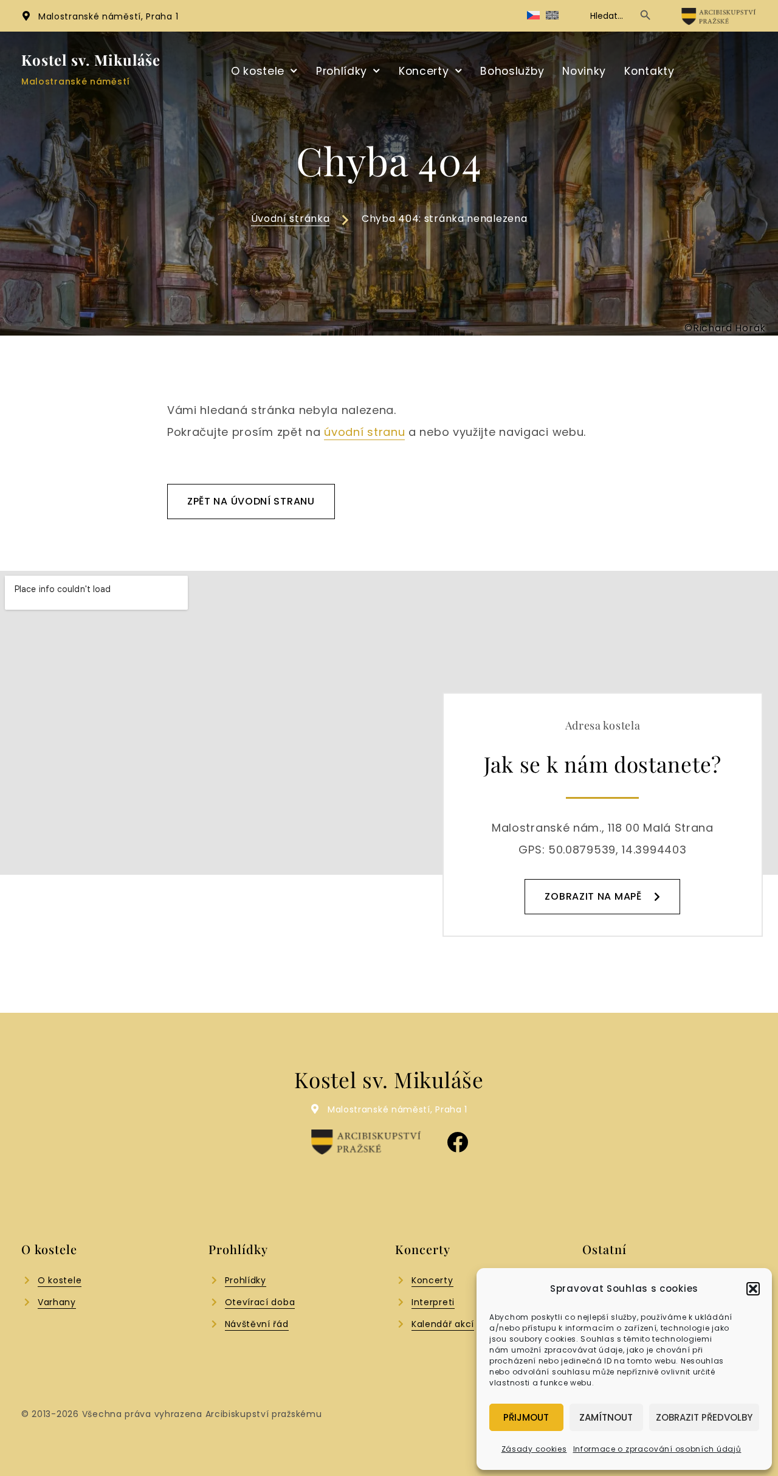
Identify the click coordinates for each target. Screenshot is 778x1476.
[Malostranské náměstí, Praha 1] (26, 16)
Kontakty (649, 71)
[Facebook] (457, 1142)
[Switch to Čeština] (533, 15)
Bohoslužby (512, 71)
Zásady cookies (534, 1449)
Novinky (584, 71)
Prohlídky (341, 71)
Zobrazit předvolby (704, 1417)
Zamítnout (606, 1417)
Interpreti (433, 1302)
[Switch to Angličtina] (552, 15)
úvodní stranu (364, 432)
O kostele (257, 71)
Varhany (57, 1302)
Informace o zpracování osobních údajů (657, 1449)
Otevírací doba (260, 1302)
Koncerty (424, 71)
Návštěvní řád (257, 1324)
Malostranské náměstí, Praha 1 (108, 16)
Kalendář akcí (442, 1324)
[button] (753, 1289)
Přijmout (526, 1417)
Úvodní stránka (290, 219)
